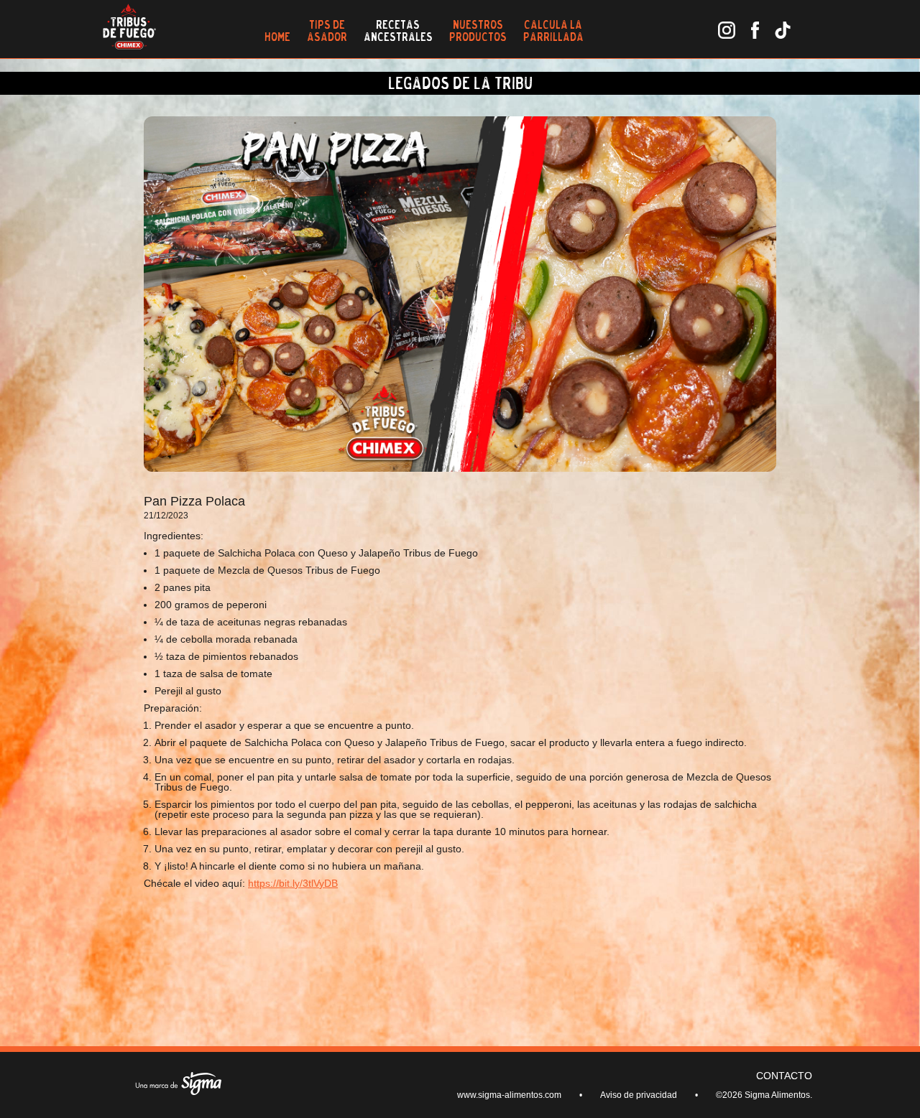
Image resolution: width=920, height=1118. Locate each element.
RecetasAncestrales (398, 30)
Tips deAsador (327, 30)
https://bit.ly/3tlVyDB (293, 883)
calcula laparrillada (553, 30)
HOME (277, 36)
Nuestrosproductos (478, 30)
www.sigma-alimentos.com (509, 1095)
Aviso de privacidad (638, 1095)
